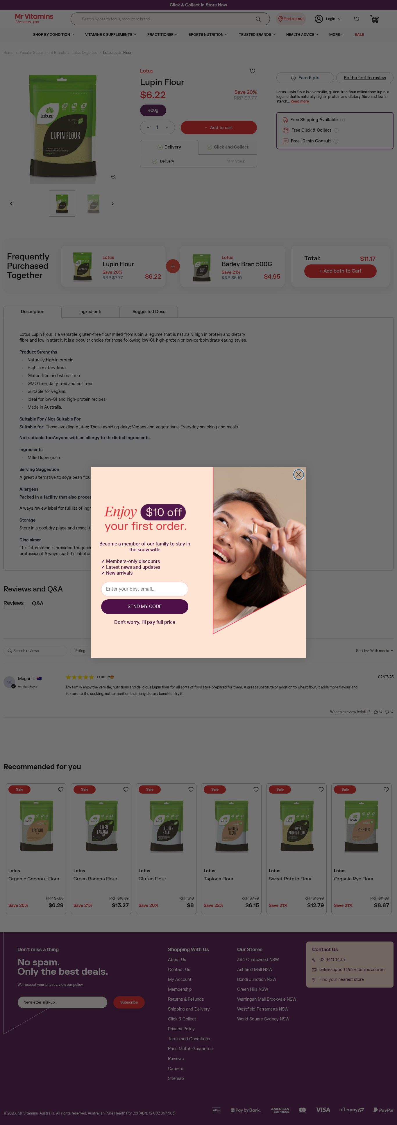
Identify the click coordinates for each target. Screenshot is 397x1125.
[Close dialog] (299, 474)
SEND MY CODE (145, 606)
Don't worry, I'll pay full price (144, 622)
